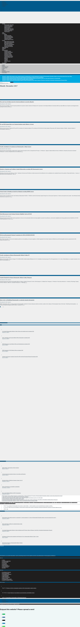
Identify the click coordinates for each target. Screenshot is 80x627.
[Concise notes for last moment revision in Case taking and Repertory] (4, 472)
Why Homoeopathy (6, 71)
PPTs (3, 49)
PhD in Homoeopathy (8, 36)
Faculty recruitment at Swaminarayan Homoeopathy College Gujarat (15, 146)
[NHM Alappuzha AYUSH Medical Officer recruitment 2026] (4, 348)
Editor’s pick (2, 511)
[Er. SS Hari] (3, 590)
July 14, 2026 (4, 351)
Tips (3, 69)
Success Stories (5, 566)
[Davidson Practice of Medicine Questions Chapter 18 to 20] (4, 478)
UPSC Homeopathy (6, 577)
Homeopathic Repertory (9, 28)
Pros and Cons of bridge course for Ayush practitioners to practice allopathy (17, 101)
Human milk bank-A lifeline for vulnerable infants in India (13, 498)
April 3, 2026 (4, 537)
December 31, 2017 (4, 103)
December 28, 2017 (4, 257)
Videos (3, 64)
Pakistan (6, 59)
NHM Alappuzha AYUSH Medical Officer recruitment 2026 (12, 350)
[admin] (3, 595)
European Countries (8, 55)
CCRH (13, 502)
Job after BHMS (58, 502)
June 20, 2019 (5, 475)
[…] (10, 106)
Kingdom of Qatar (7, 53)
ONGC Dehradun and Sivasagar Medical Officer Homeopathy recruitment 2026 (16, 337)
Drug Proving (6, 31)
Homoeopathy (31, 502)
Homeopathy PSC (26, 502)
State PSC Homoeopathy (9, 44)
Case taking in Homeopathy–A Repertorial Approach (16, 597)
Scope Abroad (5, 50)
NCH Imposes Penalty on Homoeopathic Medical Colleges (12, 542)
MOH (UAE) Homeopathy (9, 42)
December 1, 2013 (5, 487)
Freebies (4, 70)
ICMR (54, 502)
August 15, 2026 (5, 531)
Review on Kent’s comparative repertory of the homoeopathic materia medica (21, 588)
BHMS (5, 34)
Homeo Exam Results (8, 46)
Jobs (3, 32)
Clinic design (4, 67)
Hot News (4, 2)
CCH (10, 502)
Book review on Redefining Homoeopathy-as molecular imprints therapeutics (17, 300)
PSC (70, 502)
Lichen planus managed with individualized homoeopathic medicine (15, 496)
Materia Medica (7, 27)
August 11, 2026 (5, 332)
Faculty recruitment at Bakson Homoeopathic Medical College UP (14, 255)
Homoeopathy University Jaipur (48, 502)
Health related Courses (8, 39)
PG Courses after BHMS (7, 579)
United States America (8, 56)
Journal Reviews (5, 575)
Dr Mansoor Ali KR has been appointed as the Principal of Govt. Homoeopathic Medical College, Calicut (20, 536)
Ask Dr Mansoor (5, 601)
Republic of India (7, 51)
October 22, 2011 (5, 481)
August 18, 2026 (5, 524)
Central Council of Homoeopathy (19, 502)
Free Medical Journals (6, 572)
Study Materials (5, 47)
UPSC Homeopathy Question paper (10, 503)
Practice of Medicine (8, 30)
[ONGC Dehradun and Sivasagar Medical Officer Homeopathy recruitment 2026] (4, 335)
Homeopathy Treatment (6, 574)
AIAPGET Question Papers (7, 580)
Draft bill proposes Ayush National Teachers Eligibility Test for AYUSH (16, 214)
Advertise (4, 600)
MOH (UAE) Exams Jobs (9, 41)
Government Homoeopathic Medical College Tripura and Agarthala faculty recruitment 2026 (18, 331)
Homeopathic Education (9, 24)
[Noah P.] (3, 586)
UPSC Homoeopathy (8, 45)
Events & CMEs (5, 562)
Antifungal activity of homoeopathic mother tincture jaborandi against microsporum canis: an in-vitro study (22, 497)
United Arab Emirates (8, 52)
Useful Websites (5, 576)
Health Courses (5, 578)
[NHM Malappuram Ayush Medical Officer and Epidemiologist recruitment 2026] (4, 342)
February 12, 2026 (5, 543)
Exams (3, 40)
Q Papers (4, 48)
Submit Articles (5, 4)
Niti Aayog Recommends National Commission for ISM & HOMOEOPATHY (17, 235)
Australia (6, 60)
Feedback (4, 602)
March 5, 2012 (5, 468)
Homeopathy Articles (8, 25)
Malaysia (6, 58)
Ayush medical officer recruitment (5, 502)
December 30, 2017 (4, 126)
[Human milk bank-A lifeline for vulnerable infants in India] (4, 522)
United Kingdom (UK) (8, 57)
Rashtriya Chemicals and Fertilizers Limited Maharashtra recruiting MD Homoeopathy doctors (21, 169)
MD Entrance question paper (65, 502)
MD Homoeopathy (7, 35)
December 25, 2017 (4, 279)
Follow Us (4, 5)
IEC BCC (4, 567)
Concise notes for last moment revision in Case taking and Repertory (14, 474)
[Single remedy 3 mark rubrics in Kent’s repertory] (4, 465)
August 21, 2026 (5, 518)
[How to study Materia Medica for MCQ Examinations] (4, 491)
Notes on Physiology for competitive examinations (10, 486)
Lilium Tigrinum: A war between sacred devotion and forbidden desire (21, 592)
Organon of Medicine (8, 26)
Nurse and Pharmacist (8, 37)
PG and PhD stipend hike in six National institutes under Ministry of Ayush (17, 124)
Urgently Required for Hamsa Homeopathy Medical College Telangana (16, 277)
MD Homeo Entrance (8, 43)
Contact (3, 6)
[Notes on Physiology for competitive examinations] (4, 484)
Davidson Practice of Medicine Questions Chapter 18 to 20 (12, 480)
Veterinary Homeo (7, 38)
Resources (4, 3)
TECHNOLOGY (5, 66)
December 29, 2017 (4, 216)
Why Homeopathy (5, 573)
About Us (4, 599)
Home (3, 1)
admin (9, 103)
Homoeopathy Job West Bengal (38, 502)
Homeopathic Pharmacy (9, 29)
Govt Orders (4, 72)
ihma (55, 502)
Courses (3, 33)
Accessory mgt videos (6, 561)
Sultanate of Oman (8, 54)
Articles (3, 23)
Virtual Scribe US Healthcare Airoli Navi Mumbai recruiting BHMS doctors (17, 191)
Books (3, 65)
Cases (3, 68)
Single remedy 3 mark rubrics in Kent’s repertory (10, 467)
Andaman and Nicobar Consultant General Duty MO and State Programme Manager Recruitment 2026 (20, 356)
